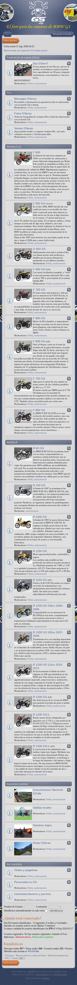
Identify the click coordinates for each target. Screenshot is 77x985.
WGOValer (33, 951)
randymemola (40, 83)
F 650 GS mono (43, 203)
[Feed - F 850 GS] (69, 410)
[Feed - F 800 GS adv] (69, 341)
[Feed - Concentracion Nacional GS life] (69, 790)
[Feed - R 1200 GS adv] (69, 697)
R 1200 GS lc (41, 714)
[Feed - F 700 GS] (69, 289)
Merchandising (14, 864)
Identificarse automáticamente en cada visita (24, 910)
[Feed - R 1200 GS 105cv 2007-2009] (69, 632)
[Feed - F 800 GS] (69, 318)
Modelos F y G (14, 146)
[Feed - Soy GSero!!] (69, 63)
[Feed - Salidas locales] (69, 807)
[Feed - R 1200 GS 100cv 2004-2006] (69, 605)
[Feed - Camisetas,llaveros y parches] (69, 894)
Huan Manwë (42, 974)
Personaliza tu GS (25, 882)
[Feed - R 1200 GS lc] (69, 714)
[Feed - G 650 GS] (69, 249)
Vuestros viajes (42, 825)
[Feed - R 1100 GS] (69, 517)
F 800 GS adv (41, 341)
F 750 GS (39, 378)
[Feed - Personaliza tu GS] (69, 882)
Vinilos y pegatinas (26, 870)
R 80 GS (38, 448)
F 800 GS (39, 318)
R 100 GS (39, 485)
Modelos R (12, 442)
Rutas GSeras (42, 842)
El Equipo (9, 955)
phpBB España (60, 974)
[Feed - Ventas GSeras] (69, 128)
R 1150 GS (40, 551)
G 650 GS (39, 248)
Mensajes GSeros (25, 98)
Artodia (45, 978)
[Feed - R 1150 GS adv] (69, 580)
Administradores (23, 937)
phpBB (31, 971)
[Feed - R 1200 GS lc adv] (69, 746)
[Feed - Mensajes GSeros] (69, 98)
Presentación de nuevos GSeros (23, 57)
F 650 (36, 152)
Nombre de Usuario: (13, 906)
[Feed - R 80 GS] (69, 448)
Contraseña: (41, 906)
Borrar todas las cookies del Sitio (31, 955)
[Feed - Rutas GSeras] (69, 843)
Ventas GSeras (23, 128)
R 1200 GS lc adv (44, 746)
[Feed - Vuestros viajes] (69, 825)
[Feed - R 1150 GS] (69, 551)
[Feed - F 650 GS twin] (69, 269)
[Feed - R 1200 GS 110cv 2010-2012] (69, 664)
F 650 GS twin (42, 269)
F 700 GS (39, 289)
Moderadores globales (43, 937)
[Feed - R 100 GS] (69, 485)
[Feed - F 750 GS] (69, 378)
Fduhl (30, 83)
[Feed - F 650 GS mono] (69, 203)
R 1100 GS (40, 516)
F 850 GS (39, 410)
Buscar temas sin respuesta (16, 50)
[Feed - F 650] (69, 152)
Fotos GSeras (23, 113)
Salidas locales (42, 807)
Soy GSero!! (40, 63)
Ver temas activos (39, 50)
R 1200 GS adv (42, 697)
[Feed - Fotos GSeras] (69, 113)
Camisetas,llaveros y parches (32, 894)
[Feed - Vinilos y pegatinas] (69, 870)
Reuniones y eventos (17, 784)
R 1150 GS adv (42, 579)
